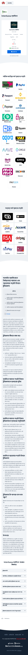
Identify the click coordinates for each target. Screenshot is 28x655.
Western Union (20, 143)
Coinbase (20, 110)
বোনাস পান (15, 51)
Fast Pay (7, 253)
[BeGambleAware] (14, 646)
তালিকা (10, 3)
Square (20, 132)
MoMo (7, 176)
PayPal (20, 89)
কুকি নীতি (6, 634)
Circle (20, 154)
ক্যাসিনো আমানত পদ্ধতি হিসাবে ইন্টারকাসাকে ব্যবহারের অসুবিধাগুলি (15, 303)
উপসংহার (8, 314)
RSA (7, 242)
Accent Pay (20, 231)
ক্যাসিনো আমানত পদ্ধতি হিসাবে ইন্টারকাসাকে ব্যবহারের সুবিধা (15, 298)
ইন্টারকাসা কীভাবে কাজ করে (12, 294)
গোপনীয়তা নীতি (11, 634)
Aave (7, 154)
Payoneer (7, 110)
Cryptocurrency (7, 132)
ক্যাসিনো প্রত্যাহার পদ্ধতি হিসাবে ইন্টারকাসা (15, 307)
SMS (20, 165)
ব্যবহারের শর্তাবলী (18, 634)
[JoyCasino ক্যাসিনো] (14, 25)
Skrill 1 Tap (7, 165)
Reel (7, 221)
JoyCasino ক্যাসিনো (14, 29)
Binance (20, 100)
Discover (20, 176)
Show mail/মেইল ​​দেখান (21, 638)
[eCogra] (10, 643)
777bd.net (19, 650)
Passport (7, 100)
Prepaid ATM (20, 253)
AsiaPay (7, 231)
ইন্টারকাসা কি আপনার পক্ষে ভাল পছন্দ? (13, 310)
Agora (7, 143)
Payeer (14, 186)
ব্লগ (23, 634)
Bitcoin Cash (7, 121)
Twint (20, 221)
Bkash (7, 88)
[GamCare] (17, 643)
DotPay (20, 242)
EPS (20, 121)
